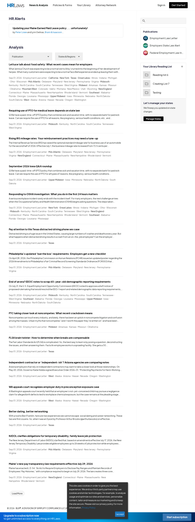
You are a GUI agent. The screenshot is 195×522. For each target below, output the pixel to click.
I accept (120, 514)
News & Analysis (38, 5)
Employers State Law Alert (165, 45)
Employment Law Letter (163, 38)
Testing (157, 92)
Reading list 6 (160, 74)
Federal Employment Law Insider (167, 52)
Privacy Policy (89, 507)
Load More (17, 493)
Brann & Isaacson (53, 32)
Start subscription (177, 517)
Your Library (84, 5)
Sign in (161, 5)
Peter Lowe (21, 32)
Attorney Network (106, 5)
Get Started (178, 5)
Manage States (153, 118)
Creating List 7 (161, 83)
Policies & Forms (62, 5)
